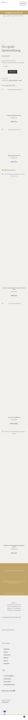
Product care (7, 654)
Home (4, 15)
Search (14, 717)
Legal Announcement (9, 684)
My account (6, 663)
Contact (6, 660)
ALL (8, 80)
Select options (14, 423)
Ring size (6, 657)
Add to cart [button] (14, 121)
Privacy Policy (7, 681)
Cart (21, 716)
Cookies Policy (7, 678)
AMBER (10, 80)
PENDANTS (15, 80)
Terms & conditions (9, 675)
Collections (7, 649)
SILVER (8, 15)
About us (6, 652)
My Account (4, 717)
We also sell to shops (8, 690)
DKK (5, 712)
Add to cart (12, 71)
